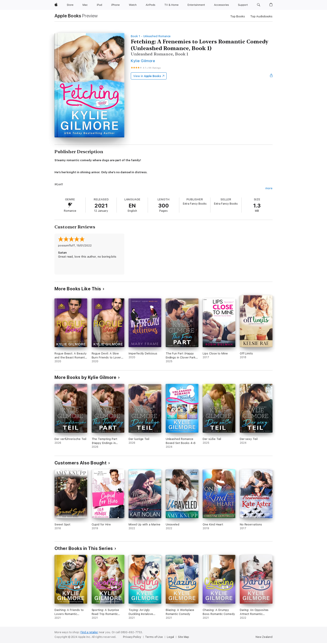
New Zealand (264, 637)
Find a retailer (89, 632)
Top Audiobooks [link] (261, 16)
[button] (258, 5)
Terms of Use (154, 637)
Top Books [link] (237, 16)
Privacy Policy (132, 637)
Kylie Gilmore (143, 60)
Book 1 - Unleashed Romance (151, 36)
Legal (170, 637)
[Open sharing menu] (271, 75)
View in (147, 76)
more (268, 188)
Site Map (183, 637)
